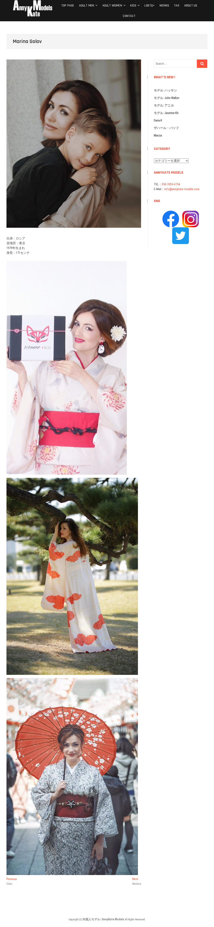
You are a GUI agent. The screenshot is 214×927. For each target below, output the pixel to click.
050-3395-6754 (171, 184)
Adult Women (112, 5)
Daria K (158, 120)
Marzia (158, 135)
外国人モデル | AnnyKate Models (104, 919)
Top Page (67, 5)
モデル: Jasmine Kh (166, 113)
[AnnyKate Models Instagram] (190, 213)
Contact (129, 16)
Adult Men (86, 5)
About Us (190, 5)
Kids (133, 5)
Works (164, 5)
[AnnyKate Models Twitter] (180, 229)
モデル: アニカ (164, 105)
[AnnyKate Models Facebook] (170, 213)
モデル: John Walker (166, 98)
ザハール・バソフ (166, 128)
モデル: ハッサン (165, 90)
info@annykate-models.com (181, 189)
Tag (176, 5)
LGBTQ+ (149, 5)
